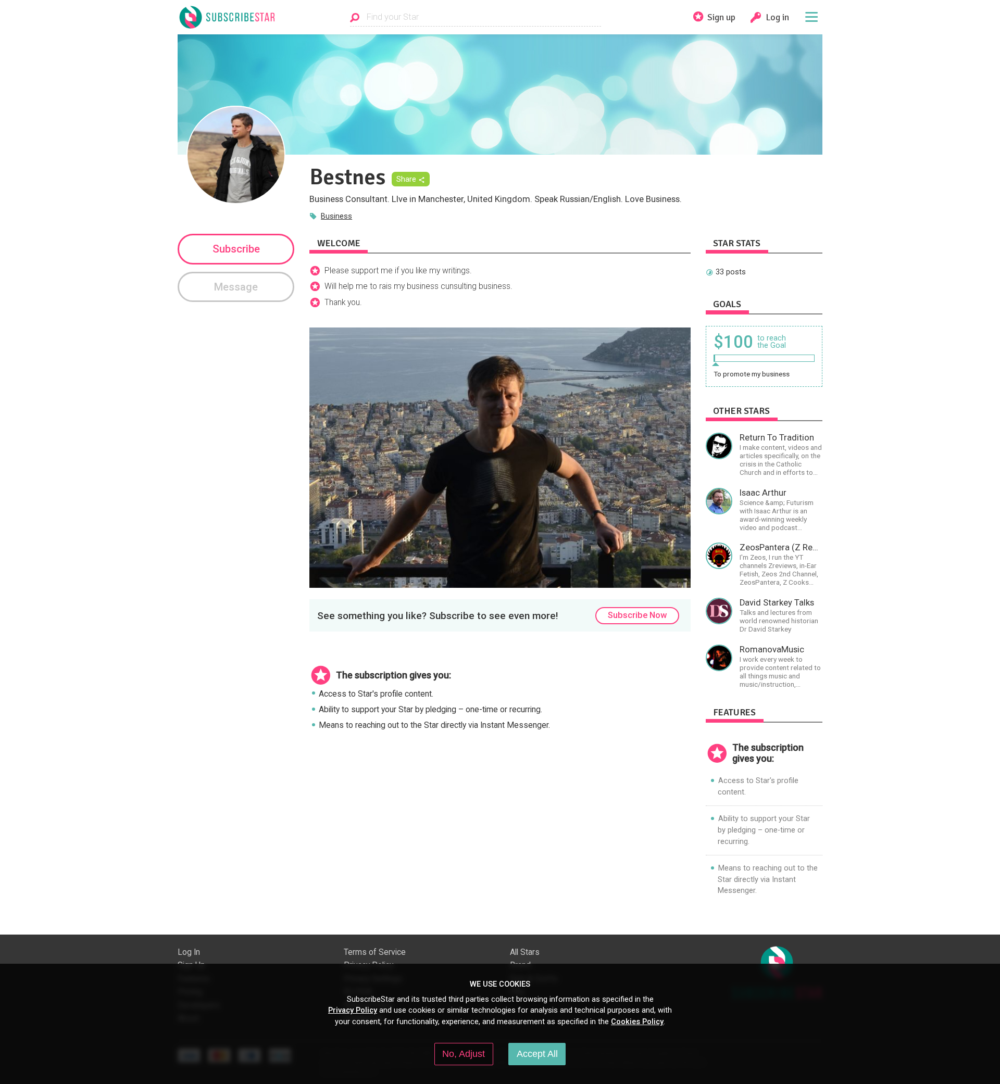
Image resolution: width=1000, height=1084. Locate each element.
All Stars (525, 952)
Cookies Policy (637, 1021)
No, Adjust (463, 1054)
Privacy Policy (352, 1010)
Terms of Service (375, 952)
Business (336, 216)
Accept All (537, 1054)
